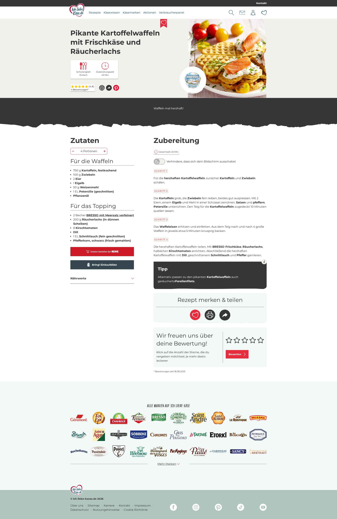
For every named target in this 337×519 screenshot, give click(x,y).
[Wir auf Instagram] (195, 508)
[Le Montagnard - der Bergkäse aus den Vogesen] (158, 451)
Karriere (109, 505)
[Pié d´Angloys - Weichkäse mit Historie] (178, 451)
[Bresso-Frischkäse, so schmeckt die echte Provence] (158, 418)
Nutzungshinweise (106, 509)
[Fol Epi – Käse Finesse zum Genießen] (98, 418)
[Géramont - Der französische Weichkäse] (78, 418)
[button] (109, 88)
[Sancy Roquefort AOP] (238, 451)
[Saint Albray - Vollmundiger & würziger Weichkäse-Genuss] (218, 418)
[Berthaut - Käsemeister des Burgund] (258, 451)
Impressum (142, 505)
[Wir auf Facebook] (173, 508)
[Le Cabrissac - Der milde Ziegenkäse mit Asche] (218, 451)
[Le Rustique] (238, 418)
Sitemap (94, 505)
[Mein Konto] (253, 12)
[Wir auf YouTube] (263, 508)
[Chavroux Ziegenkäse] (118, 418)
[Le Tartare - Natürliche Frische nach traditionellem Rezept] (198, 435)
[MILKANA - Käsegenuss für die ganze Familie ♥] (258, 418)
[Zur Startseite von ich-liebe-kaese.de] (76, 10)
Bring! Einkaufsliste (104, 264)
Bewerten (235, 354)
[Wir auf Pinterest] (218, 508)
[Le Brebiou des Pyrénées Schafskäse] (138, 451)
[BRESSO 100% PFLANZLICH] (178, 418)
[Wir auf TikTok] (240, 508)
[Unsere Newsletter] (242, 12)
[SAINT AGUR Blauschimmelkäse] (99, 434)
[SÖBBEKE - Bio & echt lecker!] (138, 434)
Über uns (77, 505)
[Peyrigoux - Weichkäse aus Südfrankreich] (258, 434)
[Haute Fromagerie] (118, 435)
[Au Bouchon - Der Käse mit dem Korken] (238, 434)
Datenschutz (79, 509)
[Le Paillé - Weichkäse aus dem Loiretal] (198, 451)
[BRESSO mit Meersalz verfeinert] (192, 80)
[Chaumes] (158, 435)
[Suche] (231, 12)
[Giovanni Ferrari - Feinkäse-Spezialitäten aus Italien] (138, 418)
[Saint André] (198, 418)
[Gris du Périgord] (178, 434)
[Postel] (118, 451)
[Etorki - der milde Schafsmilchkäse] (218, 435)
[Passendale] (98, 451)
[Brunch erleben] (78, 434)
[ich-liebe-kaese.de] (76, 490)
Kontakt (261, 3)
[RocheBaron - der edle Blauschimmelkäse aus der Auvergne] (78, 451)
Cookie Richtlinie (136, 509)
